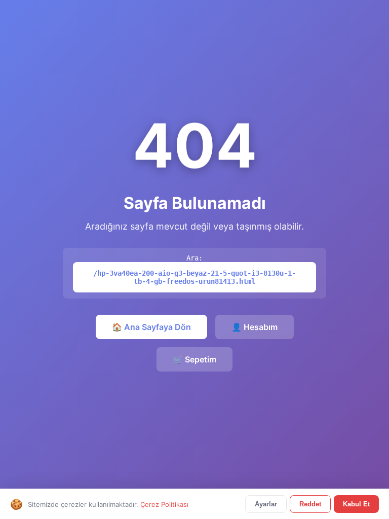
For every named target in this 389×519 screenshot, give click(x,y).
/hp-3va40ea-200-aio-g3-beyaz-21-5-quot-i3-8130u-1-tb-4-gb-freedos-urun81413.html (194, 277)
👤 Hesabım (254, 327)
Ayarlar (266, 504)
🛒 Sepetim (194, 359)
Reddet (310, 504)
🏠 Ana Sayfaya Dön (151, 327)
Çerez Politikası (164, 504)
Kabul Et (356, 504)
